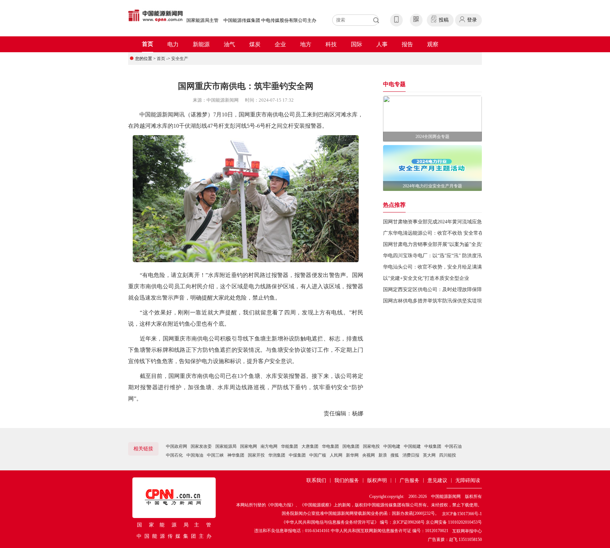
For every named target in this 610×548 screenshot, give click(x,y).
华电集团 (330, 446)
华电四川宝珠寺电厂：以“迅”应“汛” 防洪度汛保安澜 (440, 255)
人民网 (336, 455)
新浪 (382, 455)
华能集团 (289, 446)
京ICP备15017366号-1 (462, 513)
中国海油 (194, 455)
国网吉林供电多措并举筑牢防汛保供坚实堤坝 (432, 300)
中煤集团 (297, 455)
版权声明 (377, 480)
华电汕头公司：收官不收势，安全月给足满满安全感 (440, 267)
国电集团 (350, 446)
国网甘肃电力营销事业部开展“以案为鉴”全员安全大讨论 (444, 244)
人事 (382, 44)
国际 (356, 44)
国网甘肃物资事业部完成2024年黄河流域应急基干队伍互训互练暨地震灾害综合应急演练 (479, 221)
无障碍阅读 (467, 480)
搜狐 (394, 455)
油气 (229, 44)
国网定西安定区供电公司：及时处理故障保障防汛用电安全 (447, 289)
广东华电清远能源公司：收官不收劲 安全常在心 (435, 233)
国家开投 (256, 455)
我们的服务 (346, 480)
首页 (147, 44)
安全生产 (179, 58)
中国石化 (174, 455)
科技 (331, 44)
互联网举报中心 (467, 531)
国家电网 (248, 446)
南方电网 (269, 446)
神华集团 (235, 455)
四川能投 (447, 455)
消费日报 (410, 455)
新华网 (352, 455)
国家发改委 (201, 446)
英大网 (429, 455)
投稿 (444, 20)
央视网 (368, 455)
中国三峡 (215, 455)
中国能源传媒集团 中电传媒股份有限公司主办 (269, 20)
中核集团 (432, 446)
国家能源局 (226, 446)
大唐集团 (309, 446)
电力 (173, 44)
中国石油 (453, 446)
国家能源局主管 (202, 20)
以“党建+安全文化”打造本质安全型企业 (426, 278)
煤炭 (255, 44)
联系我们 (316, 480)
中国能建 (412, 446)
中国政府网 (176, 446)
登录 (472, 20)
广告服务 (409, 480)
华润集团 (276, 455)
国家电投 (371, 446)
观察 (432, 44)
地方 (305, 44)
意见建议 (437, 480)
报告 (407, 44)
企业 (280, 44)
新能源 (201, 44)
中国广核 (317, 455)
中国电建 (391, 446)
